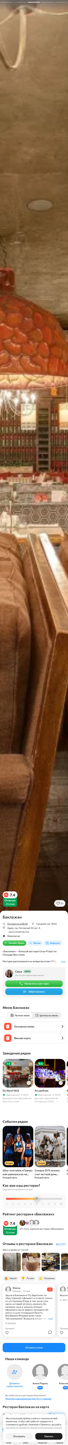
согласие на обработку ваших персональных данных (34, 1427)
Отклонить (19, 1436)
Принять (48, 1436)
